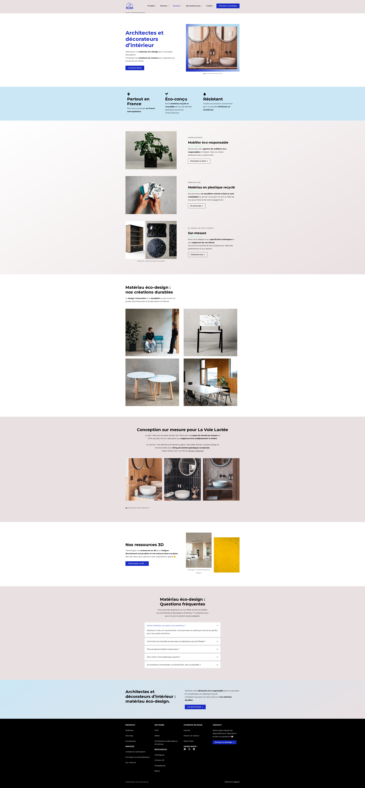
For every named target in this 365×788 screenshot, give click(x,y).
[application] (155, 6)
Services (163, 6)
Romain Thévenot (196, 451)
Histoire (187, 730)
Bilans (157, 771)
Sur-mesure (130, 762)
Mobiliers (129, 730)
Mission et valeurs (191, 736)
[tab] (182, 629)
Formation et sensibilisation (137, 757)
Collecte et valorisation (135, 752)
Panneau (129, 736)
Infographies (160, 766)
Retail (157, 736)
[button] (134, 68)
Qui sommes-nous (193, 6)
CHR (156, 730)
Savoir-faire (189, 741)
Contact (209, 6)
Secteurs (176, 6)
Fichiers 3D (159, 760)
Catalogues (159, 755)
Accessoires (130, 741)
